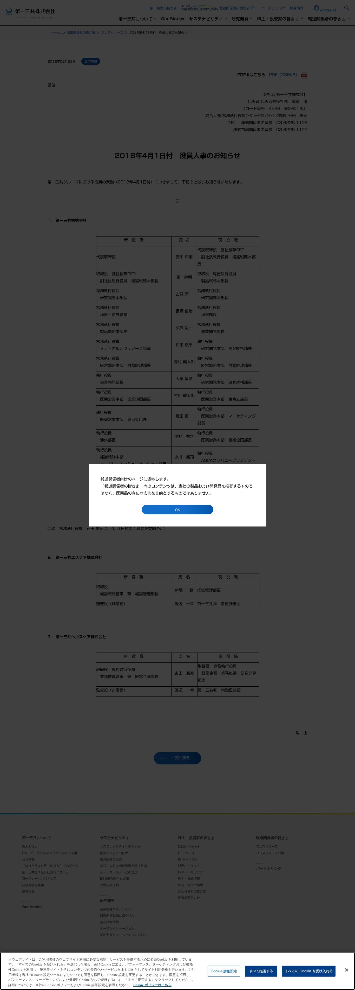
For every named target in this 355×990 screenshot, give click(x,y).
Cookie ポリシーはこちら (152, 985)
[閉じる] (346, 970)
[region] (177, 971)
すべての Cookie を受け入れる (309, 971)
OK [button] (177, 509)
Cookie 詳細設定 (224, 971)
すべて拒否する (261, 971)
